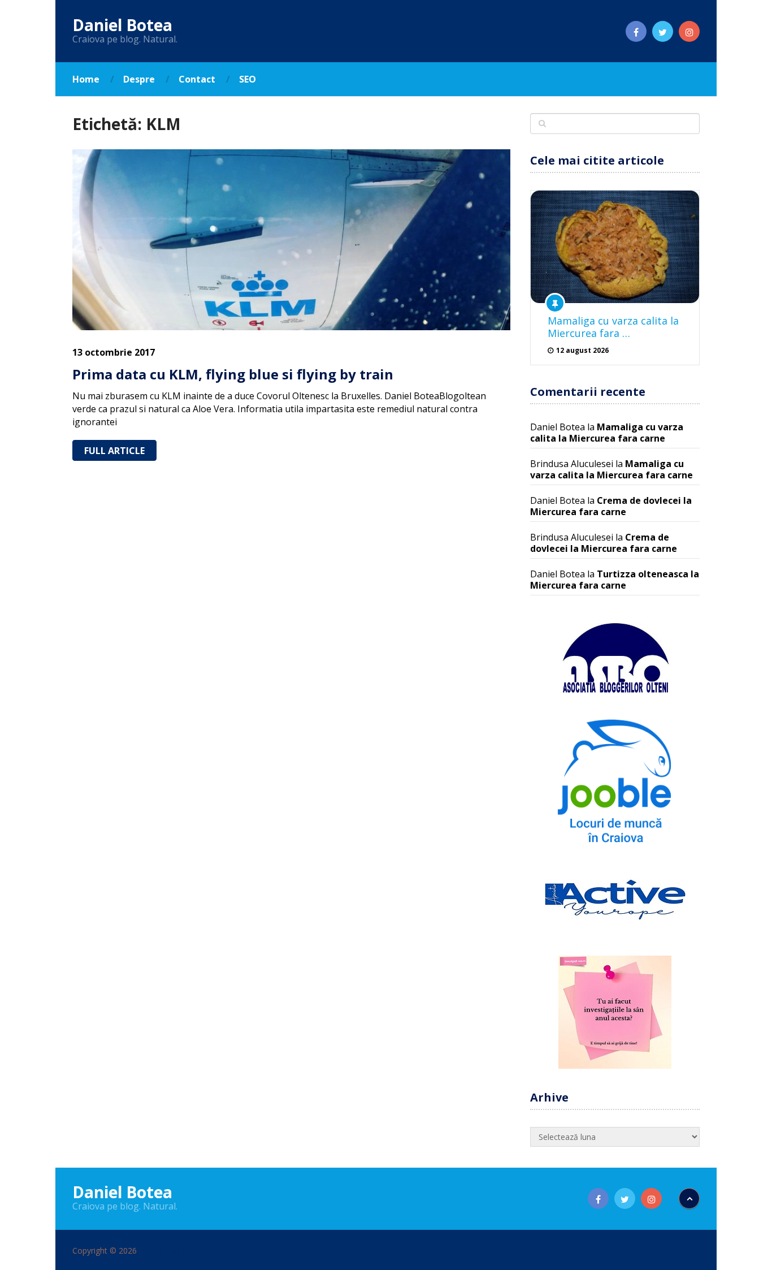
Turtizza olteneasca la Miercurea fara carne (614, 579)
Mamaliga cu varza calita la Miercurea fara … (613, 326)
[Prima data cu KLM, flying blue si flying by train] (291, 239)
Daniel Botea (122, 25)
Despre (139, 79)
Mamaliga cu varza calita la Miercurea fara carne (606, 432)
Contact (197, 79)
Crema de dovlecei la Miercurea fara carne (611, 506)
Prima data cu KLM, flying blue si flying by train (232, 374)
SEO (247, 79)
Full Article (114, 450)
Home (85, 79)
